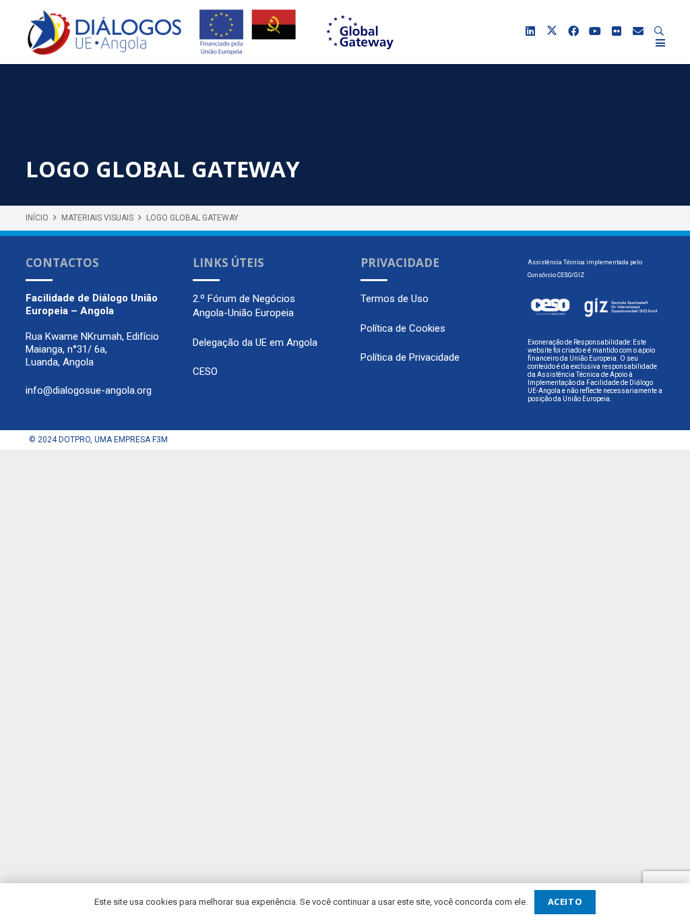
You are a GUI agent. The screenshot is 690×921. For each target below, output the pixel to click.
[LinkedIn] (530, 31)
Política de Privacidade (410, 357)
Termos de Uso (394, 299)
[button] (659, 31)
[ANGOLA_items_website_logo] (104, 32)
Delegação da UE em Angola (255, 342)
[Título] (638, 31)
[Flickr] (616, 31)
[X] (552, 31)
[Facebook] (573, 31)
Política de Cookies (402, 328)
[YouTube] (595, 31)
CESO (205, 371)
